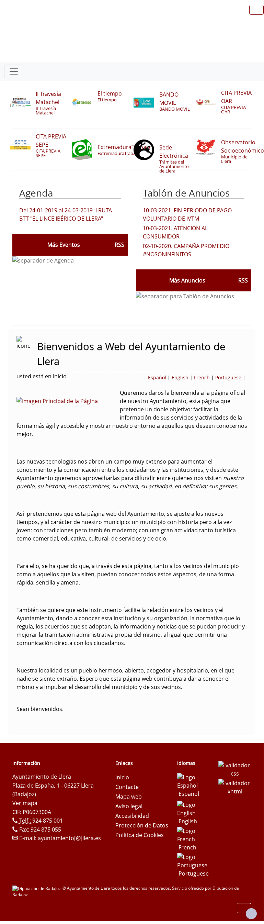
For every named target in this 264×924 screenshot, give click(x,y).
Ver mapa (24, 803)
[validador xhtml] (234, 786)
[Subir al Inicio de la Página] (251, 913)
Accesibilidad (132, 816)
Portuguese (228, 377)
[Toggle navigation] (13, 71)
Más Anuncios (187, 280)
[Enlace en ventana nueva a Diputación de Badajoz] (37, 888)
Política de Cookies (139, 835)
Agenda (36, 192)
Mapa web (128, 796)
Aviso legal (128, 806)
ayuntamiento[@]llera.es (69, 838)
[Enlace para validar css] (234, 768)
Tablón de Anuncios (186, 192)
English (180, 377)
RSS (243, 280)
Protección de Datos (141, 825)
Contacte (127, 787)
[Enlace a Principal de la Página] (68, 400)
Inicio (122, 777)
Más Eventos (63, 244)
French (202, 377)
